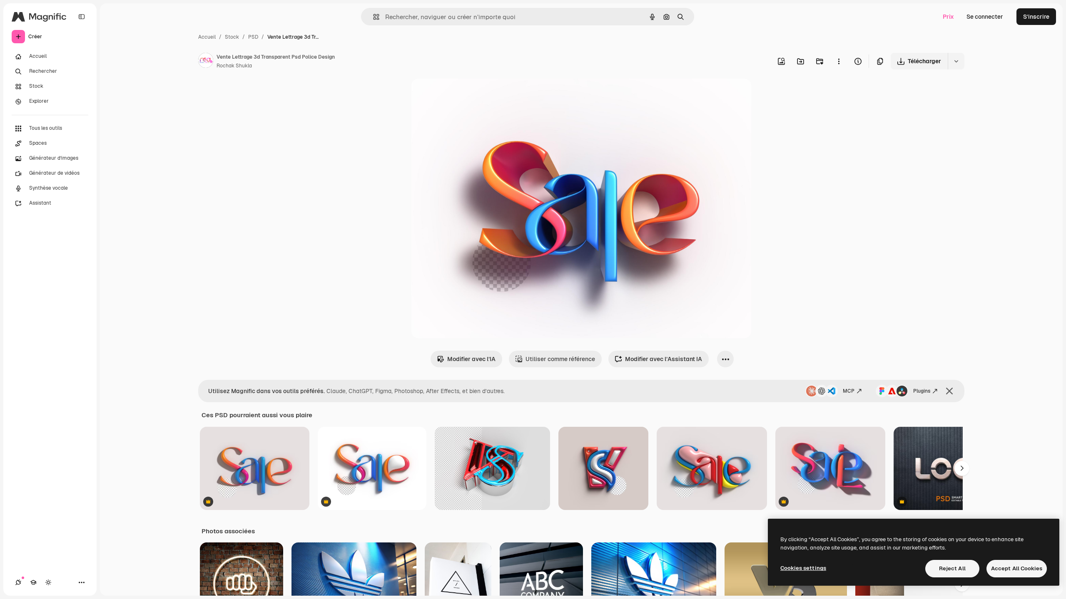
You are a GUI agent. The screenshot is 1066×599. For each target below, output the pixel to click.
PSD (253, 37)
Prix (948, 16)
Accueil (207, 37)
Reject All (952, 568)
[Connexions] (18, 582)
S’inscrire (1036, 16)
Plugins (921, 391)
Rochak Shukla (234, 65)
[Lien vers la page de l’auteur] (205, 61)
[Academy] (33, 582)
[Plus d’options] (838, 61)
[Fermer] (949, 391)
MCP (848, 391)
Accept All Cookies (1016, 568)
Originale (466, 95)
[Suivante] (961, 468)
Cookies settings (803, 568)
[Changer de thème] (48, 582)
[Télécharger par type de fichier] (956, 61)
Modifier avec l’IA (471, 359)
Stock (232, 37)
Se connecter (984, 16)
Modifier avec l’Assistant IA (663, 359)
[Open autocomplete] (372, 17)
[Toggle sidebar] (81, 16)
